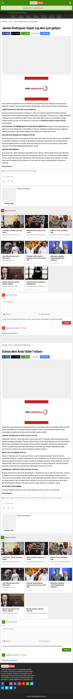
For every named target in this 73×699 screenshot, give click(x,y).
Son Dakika (26, 171)
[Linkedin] (15, 683)
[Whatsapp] (27, 683)
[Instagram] (11, 683)
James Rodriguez (17, 171)
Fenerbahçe (18, 497)
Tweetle (17, 33)
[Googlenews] (31, 683)
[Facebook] (2, 683)
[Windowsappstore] (11, 687)
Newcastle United (35, 497)
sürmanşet (54, 497)
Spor (10, 21)
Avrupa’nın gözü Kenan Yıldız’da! (18, 12)
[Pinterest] (23, 683)
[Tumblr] (15, 687)
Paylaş (8, 33)
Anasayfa (4, 21)
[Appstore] (2, 687)
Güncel (10, 171)
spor (30, 171)
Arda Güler (7, 497)
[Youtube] (19, 683)
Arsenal (12, 497)
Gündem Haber (9, 176)
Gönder (27, 33)
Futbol (5, 171)
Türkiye (34, 171)
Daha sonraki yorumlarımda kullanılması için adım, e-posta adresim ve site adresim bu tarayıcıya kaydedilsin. (33, 319)
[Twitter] (6, 683)
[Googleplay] (6, 687)
